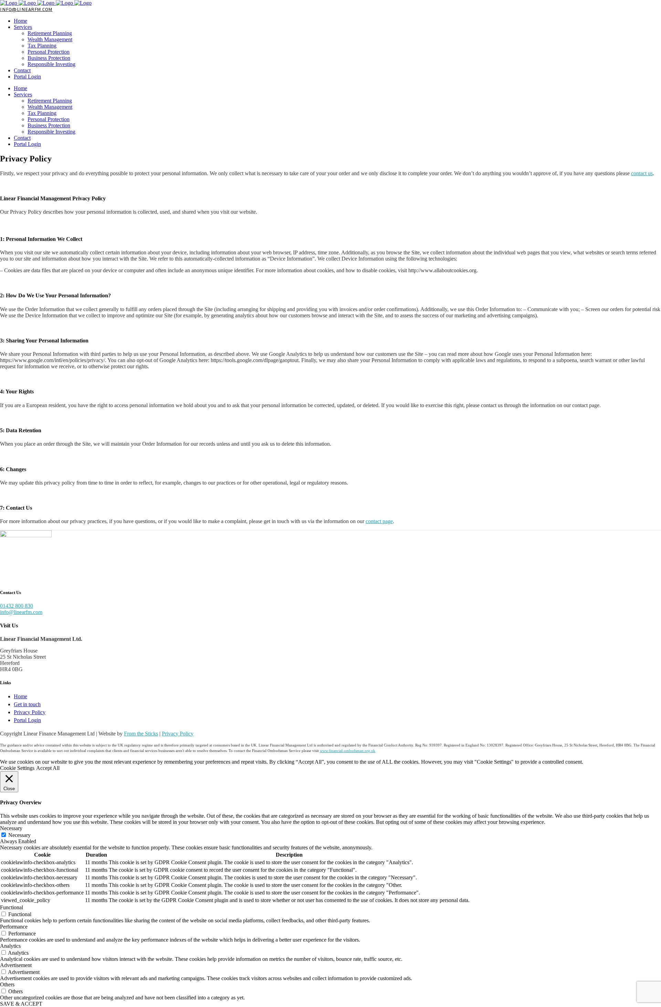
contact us (642, 173)
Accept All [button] (48, 768)
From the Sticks (141, 733)
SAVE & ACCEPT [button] (21, 1004)
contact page (379, 521)
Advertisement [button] (16, 965)
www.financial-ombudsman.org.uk (347, 751)
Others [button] (7, 984)
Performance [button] (14, 927)
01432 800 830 (16, 606)
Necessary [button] (11, 828)
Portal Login (27, 720)
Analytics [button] (10, 946)
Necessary (19, 835)
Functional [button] (11, 907)
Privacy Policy (29, 712)
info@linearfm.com (26, 9)
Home (20, 696)
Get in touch (27, 704)
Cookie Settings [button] (17, 768)
